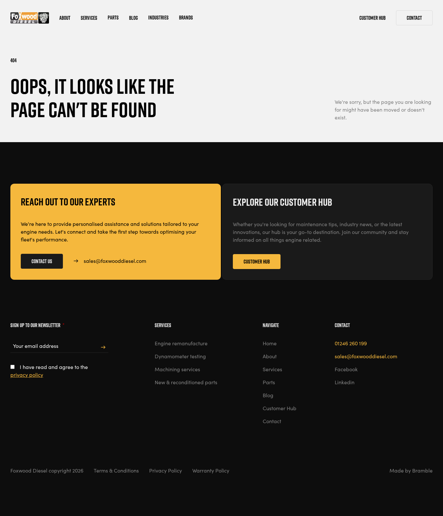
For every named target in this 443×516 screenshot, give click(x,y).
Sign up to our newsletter (37, 325)
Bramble (422, 470)
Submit (103, 347)
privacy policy (26, 374)
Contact (414, 17)
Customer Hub (257, 261)
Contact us (41, 261)
